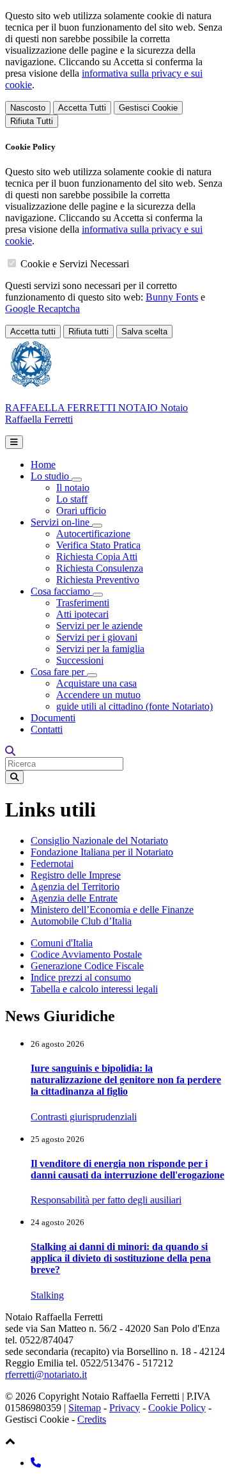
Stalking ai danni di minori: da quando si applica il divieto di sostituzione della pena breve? (121, 1258)
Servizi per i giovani (96, 637)
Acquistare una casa (96, 683)
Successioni (79, 660)
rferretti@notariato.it (46, 1374)
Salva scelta (144, 331)
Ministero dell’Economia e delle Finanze (112, 909)
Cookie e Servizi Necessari (74, 263)
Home (43, 464)
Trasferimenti (82, 602)
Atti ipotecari (82, 614)
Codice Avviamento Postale (86, 954)
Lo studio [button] (51, 476)
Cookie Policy (177, 1407)
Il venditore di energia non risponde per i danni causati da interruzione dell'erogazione (127, 1169)
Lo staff (72, 499)
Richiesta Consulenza (99, 568)
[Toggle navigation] (14, 442)
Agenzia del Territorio (75, 886)
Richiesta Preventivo (97, 579)
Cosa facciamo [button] (62, 591)
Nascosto (27, 108)
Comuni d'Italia (62, 942)
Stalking (47, 1295)
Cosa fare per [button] (59, 671)
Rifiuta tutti (88, 331)
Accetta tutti (33, 331)
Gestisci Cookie (148, 108)
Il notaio (72, 487)
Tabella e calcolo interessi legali (94, 988)
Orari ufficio (81, 510)
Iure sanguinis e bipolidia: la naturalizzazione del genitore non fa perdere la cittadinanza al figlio (126, 1080)
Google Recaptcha (42, 308)
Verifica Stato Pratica (98, 545)
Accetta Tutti (82, 108)
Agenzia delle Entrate (74, 898)
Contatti (47, 729)
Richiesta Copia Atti (96, 556)
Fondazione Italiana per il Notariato (102, 852)
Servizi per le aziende (99, 625)
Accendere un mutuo (98, 694)
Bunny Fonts (172, 297)
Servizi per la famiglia (100, 648)
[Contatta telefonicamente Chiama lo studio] (36, 1462)
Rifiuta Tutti (31, 121)
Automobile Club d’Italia (81, 921)
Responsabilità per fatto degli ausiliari (106, 1199)
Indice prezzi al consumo (81, 977)
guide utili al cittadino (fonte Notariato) (134, 706)
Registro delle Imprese (76, 875)
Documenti (53, 717)
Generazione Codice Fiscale (87, 965)
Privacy (124, 1407)
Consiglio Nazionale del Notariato (99, 840)
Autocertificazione (93, 533)
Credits (91, 1419)
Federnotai (52, 863)
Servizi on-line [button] (61, 522)
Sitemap (84, 1407)
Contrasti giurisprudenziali (84, 1116)
